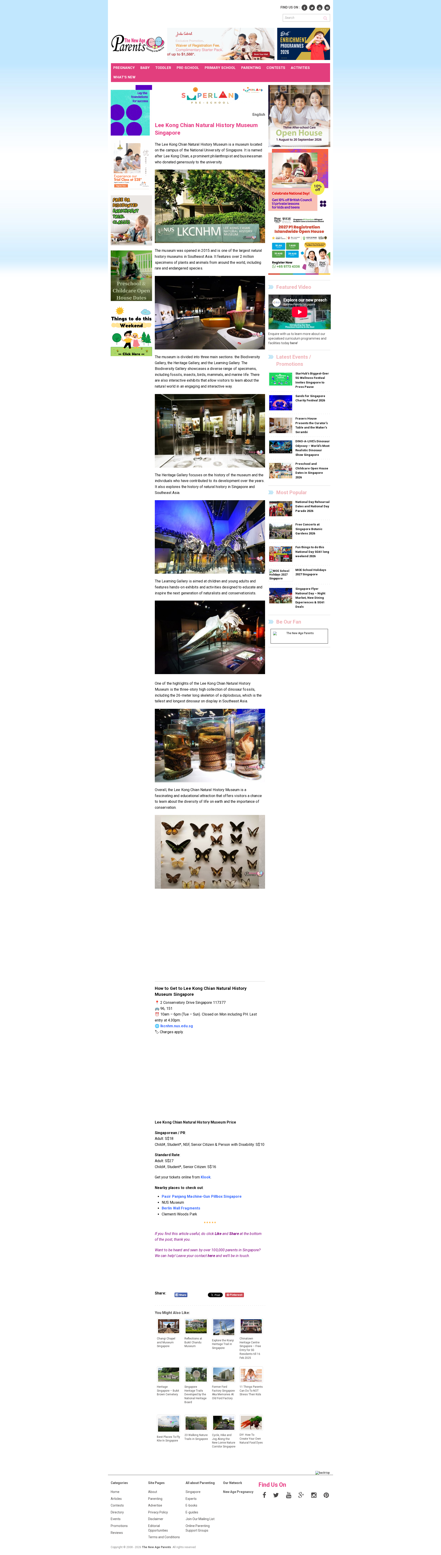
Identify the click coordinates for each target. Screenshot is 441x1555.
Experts (191, 1499)
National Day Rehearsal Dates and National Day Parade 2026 (312, 506)
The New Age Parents (156, 1547)
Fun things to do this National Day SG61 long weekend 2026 (312, 551)
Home (115, 1492)
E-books (191, 1505)
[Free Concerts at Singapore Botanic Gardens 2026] (281, 531)
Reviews (117, 1533)
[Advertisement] (194, 13)
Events (116, 1519)
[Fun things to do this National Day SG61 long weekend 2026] (281, 554)
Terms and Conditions (164, 1537)
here (211, 1256)
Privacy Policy (158, 1512)
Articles (116, 1499)
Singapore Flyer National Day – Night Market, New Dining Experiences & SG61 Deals (310, 597)
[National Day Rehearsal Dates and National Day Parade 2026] (281, 508)
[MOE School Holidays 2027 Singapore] (280, 574)
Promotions (119, 1526)
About (152, 1492)
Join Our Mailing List (200, 1519)
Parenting (155, 1499)
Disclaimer (155, 1519)
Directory (117, 1512)
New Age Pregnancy (238, 1492)
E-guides (192, 1512)
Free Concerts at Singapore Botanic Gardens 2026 (308, 529)
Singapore (193, 1492)
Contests (117, 1505)
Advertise (155, 1505)
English (258, 114)
